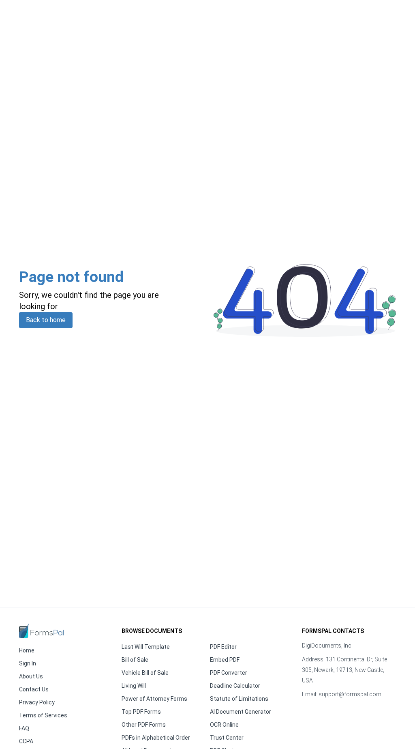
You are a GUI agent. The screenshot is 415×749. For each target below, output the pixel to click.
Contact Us (34, 689)
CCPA (26, 741)
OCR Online (224, 724)
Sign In (27, 663)
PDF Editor (223, 647)
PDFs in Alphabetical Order (156, 737)
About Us (31, 676)
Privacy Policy (37, 702)
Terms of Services (43, 715)
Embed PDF (225, 659)
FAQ (24, 728)
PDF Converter (228, 672)
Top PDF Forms (141, 711)
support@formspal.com (350, 694)
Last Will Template (146, 647)
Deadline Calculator (235, 685)
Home (26, 650)
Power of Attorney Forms (154, 698)
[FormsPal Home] (41, 631)
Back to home (46, 320)
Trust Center (227, 737)
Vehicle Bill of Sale (145, 672)
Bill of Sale (135, 659)
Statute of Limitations (239, 698)
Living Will (134, 685)
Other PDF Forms (144, 724)
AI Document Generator (240, 711)
